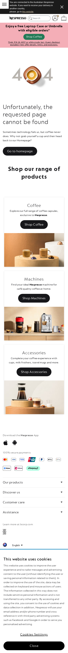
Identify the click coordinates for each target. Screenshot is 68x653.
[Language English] (17, 545)
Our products (13, 482)
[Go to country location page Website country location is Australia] (5, 545)
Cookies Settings (34, 634)
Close (34, 646)
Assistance (11, 512)
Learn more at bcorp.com (18, 524)
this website (27, 11)
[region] (34, 601)
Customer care (14, 502)
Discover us (11, 492)
